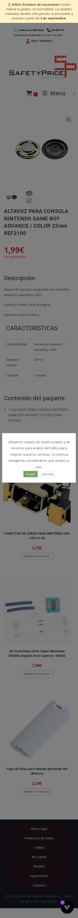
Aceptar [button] (30, 474)
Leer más (47, 474)
